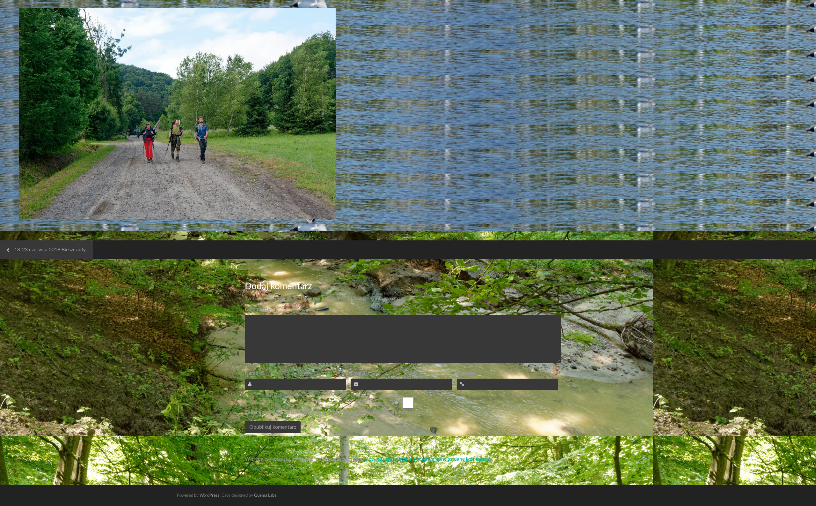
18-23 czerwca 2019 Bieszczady (50, 249)
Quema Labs (265, 496)
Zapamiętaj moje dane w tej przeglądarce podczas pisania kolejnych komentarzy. (335, 412)
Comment (256, 309)
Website (466, 373)
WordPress (210, 496)
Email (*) (360, 373)
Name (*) (254, 373)
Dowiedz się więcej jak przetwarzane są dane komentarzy (428, 459)
